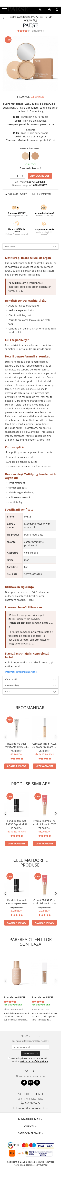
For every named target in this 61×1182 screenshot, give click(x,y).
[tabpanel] (30, 63)
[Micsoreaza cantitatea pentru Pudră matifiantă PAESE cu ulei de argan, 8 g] (12, 176)
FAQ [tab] (7, 691)
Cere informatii (43, 193)
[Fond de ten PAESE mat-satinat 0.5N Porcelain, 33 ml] (44, 973)
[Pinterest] (31, 1083)
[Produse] (5, 10)
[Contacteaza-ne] (41, 10)
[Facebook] (24, 1083)
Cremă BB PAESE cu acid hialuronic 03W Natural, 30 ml (44, 822)
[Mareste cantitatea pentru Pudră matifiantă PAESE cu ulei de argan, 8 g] (22, 176)
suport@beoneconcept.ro (32, 1108)
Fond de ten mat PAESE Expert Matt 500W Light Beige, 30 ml (16, 822)
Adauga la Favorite (17, 193)
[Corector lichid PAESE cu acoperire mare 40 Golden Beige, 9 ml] (44, 728)
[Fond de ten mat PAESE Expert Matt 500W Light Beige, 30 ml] (16, 804)
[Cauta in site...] (57, 10)
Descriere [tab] (10, 246)
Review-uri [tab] (12, 685)
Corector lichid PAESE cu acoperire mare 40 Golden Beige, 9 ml (44, 745)
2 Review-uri (38, 30)
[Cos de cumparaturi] (49, 10)
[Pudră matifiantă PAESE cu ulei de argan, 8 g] (30, 63)
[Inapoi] (2, 18)
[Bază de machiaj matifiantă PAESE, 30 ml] (16, 728)
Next (55, 67)
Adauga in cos (39, 175)
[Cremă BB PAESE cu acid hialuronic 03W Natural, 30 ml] (44, 804)
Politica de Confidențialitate (34, 1061)
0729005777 (32, 1103)
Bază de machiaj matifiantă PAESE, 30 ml (16, 745)
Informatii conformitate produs (21, 671)
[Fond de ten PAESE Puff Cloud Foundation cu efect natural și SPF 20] (16, 973)
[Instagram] (37, 1083)
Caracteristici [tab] (11, 679)
